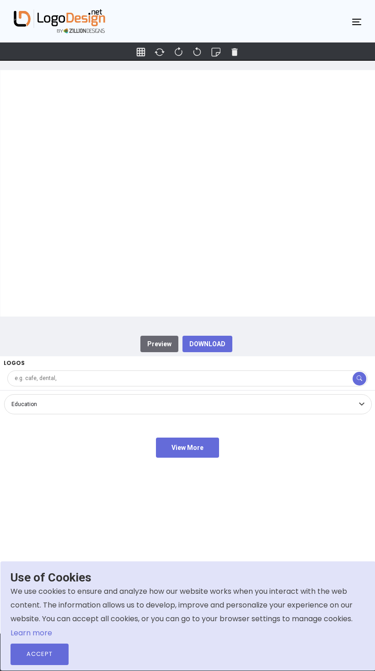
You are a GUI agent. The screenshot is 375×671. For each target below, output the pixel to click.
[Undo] (178, 52)
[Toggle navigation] (356, 21)
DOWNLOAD (207, 344)
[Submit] (359, 379)
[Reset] (159, 52)
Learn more (31, 633)
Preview (159, 344)
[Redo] (197, 52)
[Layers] (216, 52)
